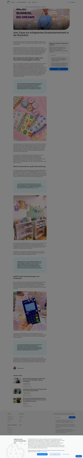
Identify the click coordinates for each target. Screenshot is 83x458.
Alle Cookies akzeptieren (42, 454)
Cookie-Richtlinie (44, 451)
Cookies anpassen (66, 454)
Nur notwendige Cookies (55, 454)
